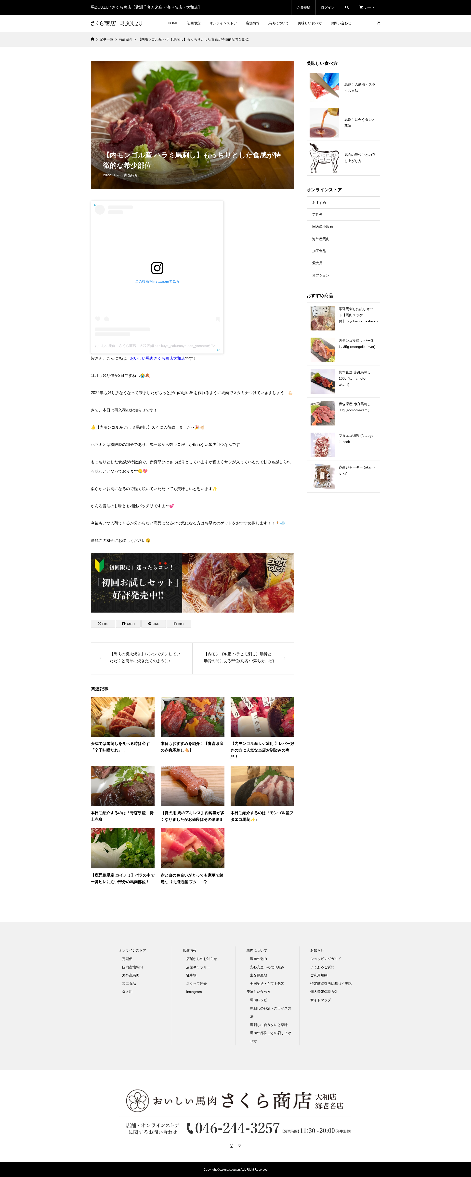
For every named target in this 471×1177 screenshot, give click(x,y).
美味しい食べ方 (310, 23)
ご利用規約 (318, 975)
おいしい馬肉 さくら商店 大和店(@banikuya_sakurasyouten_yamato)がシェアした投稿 (165, 346)
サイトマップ (320, 1000)
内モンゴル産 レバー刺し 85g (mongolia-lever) (357, 344)
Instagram (194, 992)
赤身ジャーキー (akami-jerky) (357, 470)
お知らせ (317, 950)
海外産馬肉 (320, 239)
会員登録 (303, 7)
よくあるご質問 (322, 967)
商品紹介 (131, 175)
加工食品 (319, 251)
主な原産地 (258, 975)
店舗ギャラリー (198, 967)
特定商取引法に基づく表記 (331, 983)
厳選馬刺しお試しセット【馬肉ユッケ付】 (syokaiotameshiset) (358, 315)
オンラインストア (223, 23)
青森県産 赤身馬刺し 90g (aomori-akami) (355, 407)
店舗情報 (253, 23)
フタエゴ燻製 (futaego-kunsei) (357, 439)
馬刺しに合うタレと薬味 (269, 1025)
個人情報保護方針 (324, 992)
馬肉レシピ (258, 1000)
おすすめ (319, 203)
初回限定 (194, 23)
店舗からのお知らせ (201, 959)
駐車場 (191, 975)
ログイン (328, 7)
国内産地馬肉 (322, 227)
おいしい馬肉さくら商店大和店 (157, 358)
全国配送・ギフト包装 (267, 983)
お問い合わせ (341, 23)
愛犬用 (317, 263)
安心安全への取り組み (267, 967)
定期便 (317, 215)
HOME (173, 23)
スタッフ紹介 (196, 983)
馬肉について (278, 23)
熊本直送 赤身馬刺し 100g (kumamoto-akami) (355, 378)
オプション (320, 275)
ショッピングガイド (325, 959)
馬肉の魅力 (258, 959)
